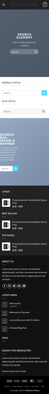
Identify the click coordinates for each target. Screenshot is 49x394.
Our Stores (17, 386)
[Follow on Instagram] (9, 286)
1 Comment (15, 306)
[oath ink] (24, 5)
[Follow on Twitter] (14, 286)
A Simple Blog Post (18, 327)
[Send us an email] (19, 286)
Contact (35, 386)
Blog (27, 386)
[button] (3, 4)
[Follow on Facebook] (4, 286)
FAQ (43, 386)
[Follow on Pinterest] (24, 286)
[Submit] (36, 51)
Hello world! (15, 303)
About (7, 386)
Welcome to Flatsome (19, 312)
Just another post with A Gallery (24, 320)
